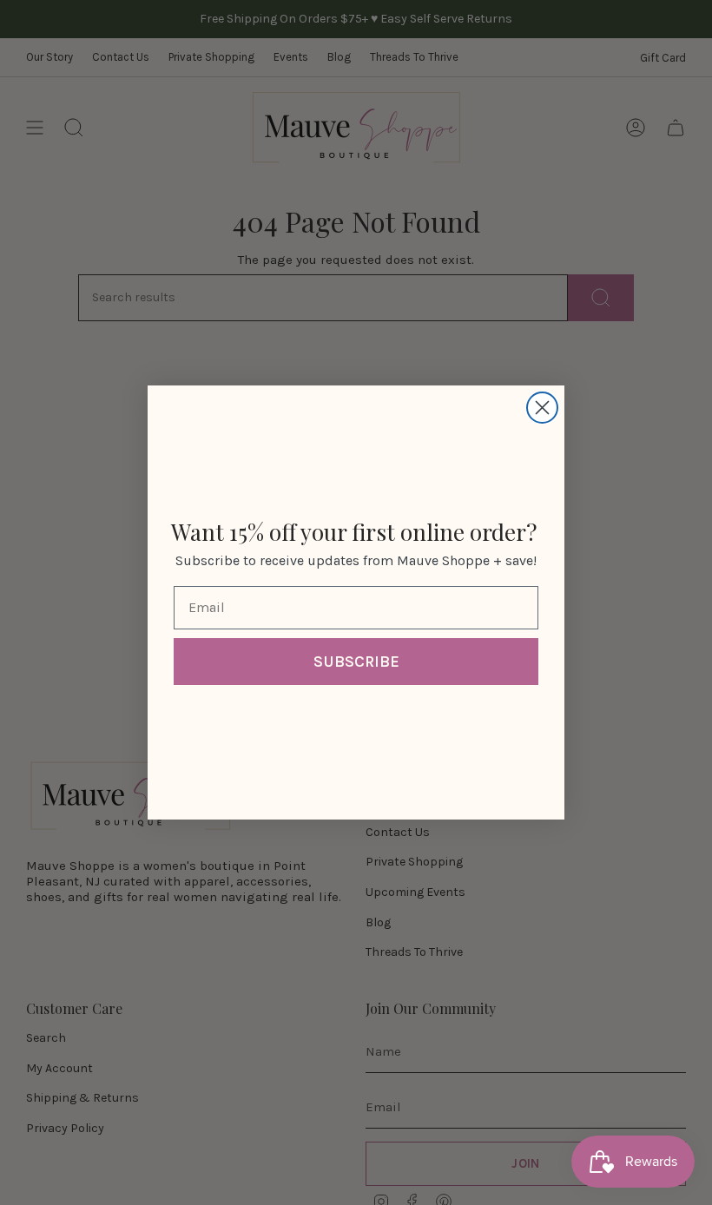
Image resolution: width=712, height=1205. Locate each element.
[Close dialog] (542, 407)
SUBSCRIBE (356, 661)
